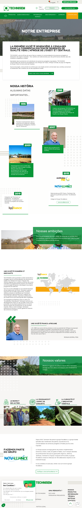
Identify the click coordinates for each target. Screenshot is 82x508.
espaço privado (69, 2)
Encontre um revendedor (70, 8)
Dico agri (52, 493)
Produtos (11, 14)
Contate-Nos (72, 14)
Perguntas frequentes (57, 495)
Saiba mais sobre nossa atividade (39, 73)
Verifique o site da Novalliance (46, 471)
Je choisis (18, 500)
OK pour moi (29, 500)
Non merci (7, 500)
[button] (53, 2)
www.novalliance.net (63, 202)
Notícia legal (41, 506)
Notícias (71, 498)
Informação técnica (37, 15)
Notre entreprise (8, 21)
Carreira (61, 14)
